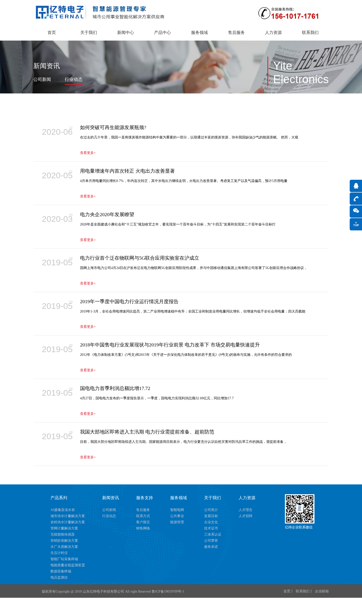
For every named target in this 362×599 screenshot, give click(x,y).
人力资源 (273, 32)
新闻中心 (125, 32)
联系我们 (310, 32)
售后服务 (236, 32)
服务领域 (199, 32)
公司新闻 (42, 79)
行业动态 (73, 79)
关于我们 (88, 32)
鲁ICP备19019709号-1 (168, 591)
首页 (52, 32)
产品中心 (162, 32)
